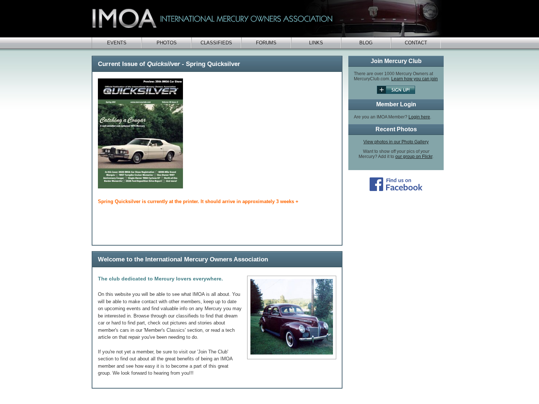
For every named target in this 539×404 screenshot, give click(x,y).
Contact (416, 42)
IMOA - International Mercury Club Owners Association (268, 18)
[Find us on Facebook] (396, 189)
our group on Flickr (413, 156)
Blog (366, 42)
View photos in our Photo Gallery (396, 141)
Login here (419, 117)
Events (116, 42)
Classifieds (216, 42)
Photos (167, 42)
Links (316, 42)
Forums (266, 42)
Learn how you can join (414, 78)
